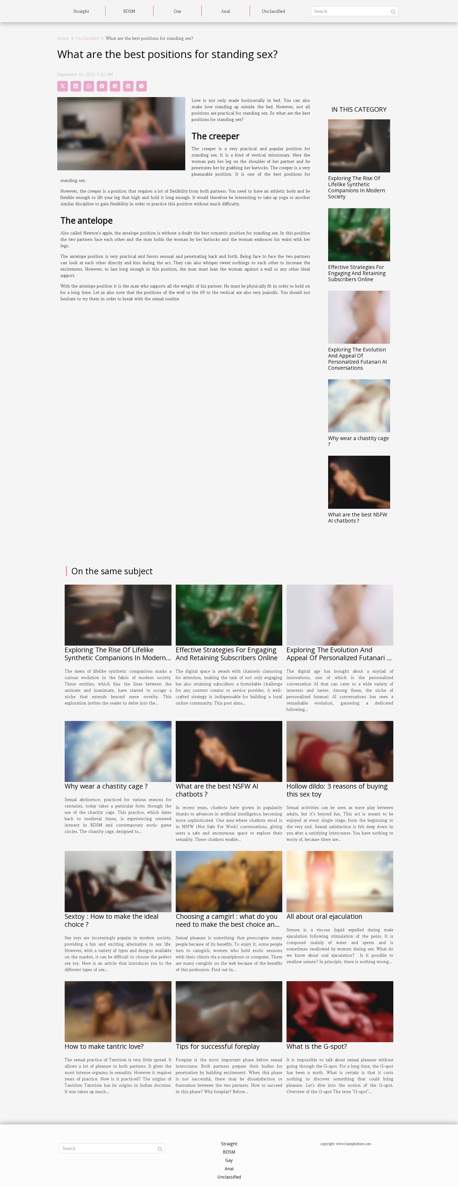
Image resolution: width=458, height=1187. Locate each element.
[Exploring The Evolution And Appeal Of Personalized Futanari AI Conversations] (359, 316)
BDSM (129, 11)
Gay (177, 11)
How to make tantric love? (104, 1046)
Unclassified (273, 11)
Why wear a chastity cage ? (358, 441)
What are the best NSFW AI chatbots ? (357, 517)
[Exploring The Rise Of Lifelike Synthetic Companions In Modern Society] (359, 145)
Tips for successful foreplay (218, 1046)
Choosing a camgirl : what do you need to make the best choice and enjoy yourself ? (227, 924)
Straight (81, 11)
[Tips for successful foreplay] (229, 1011)
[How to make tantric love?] (118, 1011)
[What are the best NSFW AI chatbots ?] (359, 481)
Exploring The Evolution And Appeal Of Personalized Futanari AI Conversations (357, 358)
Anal (225, 11)
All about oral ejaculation (324, 916)
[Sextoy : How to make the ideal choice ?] (118, 881)
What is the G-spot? (317, 1046)
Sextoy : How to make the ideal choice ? (111, 920)
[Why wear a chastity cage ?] (359, 405)
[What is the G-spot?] (340, 1011)
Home (63, 38)
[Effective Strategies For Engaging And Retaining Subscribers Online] (359, 234)
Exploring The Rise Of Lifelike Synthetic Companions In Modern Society (356, 187)
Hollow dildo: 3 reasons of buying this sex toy (337, 789)
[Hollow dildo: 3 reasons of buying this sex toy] (340, 751)
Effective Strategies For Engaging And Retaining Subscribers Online (357, 273)
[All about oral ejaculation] (340, 881)
